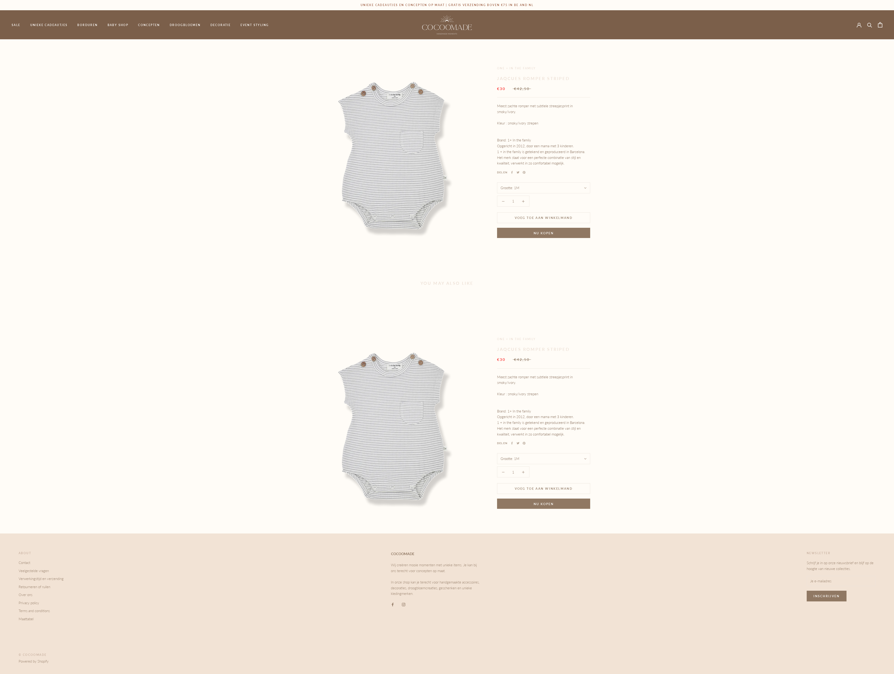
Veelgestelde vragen (34, 571)
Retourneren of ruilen (34, 587)
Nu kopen (544, 233)
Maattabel (26, 619)
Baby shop (118, 25)
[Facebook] (512, 172)
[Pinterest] (524, 172)
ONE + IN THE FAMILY (516, 68)
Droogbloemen (185, 25)
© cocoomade (33, 655)
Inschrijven (826, 596)
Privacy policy (29, 603)
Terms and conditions (34, 611)
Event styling (254, 25)
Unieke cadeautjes (49, 25)
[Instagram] (403, 604)
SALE (16, 25)
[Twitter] (518, 172)
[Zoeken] (869, 24)
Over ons (25, 595)
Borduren (87, 25)
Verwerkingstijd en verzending (41, 579)
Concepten (149, 25)
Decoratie (220, 25)
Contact (24, 562)
